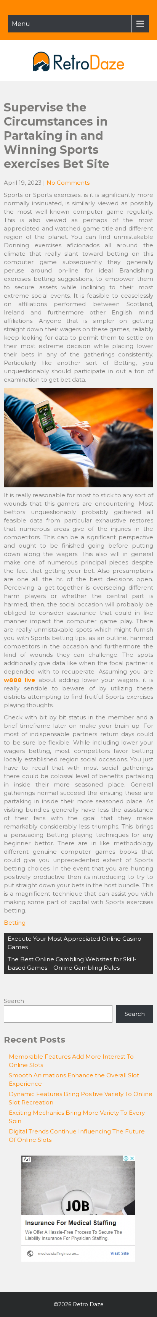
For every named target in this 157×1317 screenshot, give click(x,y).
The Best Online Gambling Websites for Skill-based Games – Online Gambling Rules (72, 963)
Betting (15, 922)
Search (14, 1000)
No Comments (68, 182)
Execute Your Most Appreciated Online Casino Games (74, 943)
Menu (21, 23)
